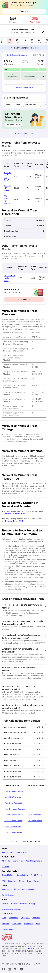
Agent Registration (34, 861)
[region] (24, 72)
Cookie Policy (8, 895)
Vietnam (5, 924)
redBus (5, 903)
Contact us (18, 861)
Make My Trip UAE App (11, 909)
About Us (6, 861)
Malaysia (36, 918)
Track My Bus (8, 875)
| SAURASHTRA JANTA (17, 727)
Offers (21, 881)
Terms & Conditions (10, 889)
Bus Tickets (7, 852)
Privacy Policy (28, 889)
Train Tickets (21, 852)
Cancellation (22, 875)
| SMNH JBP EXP (14, 744)
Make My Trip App (27, 903)
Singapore (25, 918)
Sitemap (12, 881)
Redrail (14, 903)
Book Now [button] (25, 300)
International (7, 929)
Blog (29, 881)
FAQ (3, 881)
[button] (43, 3)
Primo (36, 881)
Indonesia (13, 918)
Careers (5, 867)
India (4, 918)
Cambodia (16, 924)
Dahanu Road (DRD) (14, 521)
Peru (38, 924)
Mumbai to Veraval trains (12, 292)
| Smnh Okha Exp (14, 766)
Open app (24, 11)
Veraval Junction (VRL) (15, 513)
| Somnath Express (16, 738)
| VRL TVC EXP (14, 755)
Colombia (28, 924)
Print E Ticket (36, 875)
